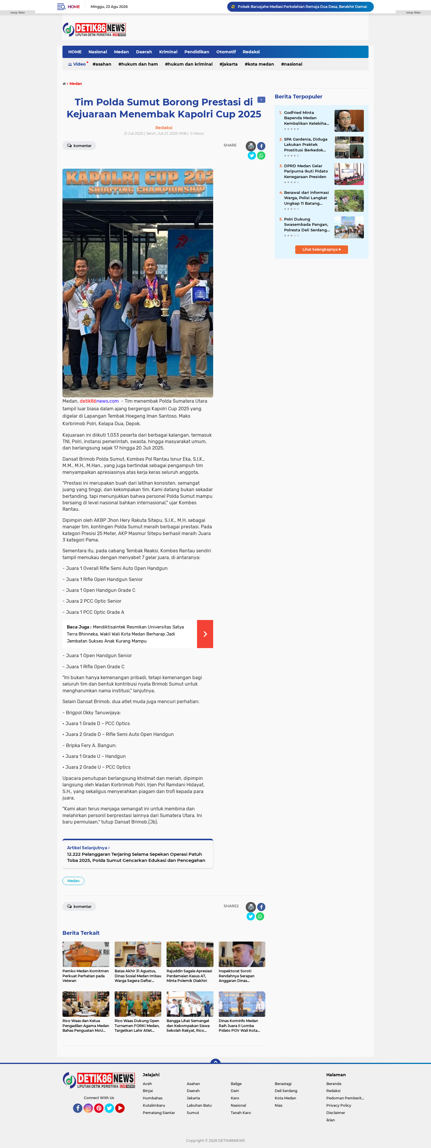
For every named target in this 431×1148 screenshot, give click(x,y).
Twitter (112, 1115)
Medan (121, 51)
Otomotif (226, 51)
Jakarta (230, 64)
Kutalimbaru (154, 1105)
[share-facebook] (261, 146)
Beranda (333, 1084)
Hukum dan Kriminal (190, 64)
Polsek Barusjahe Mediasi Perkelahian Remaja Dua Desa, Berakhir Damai (302, 6)
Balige (236, 1084)
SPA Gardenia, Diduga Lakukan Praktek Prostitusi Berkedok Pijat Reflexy (306, 145)
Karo (235, 1098)
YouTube (124, 1115)
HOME (75, 51)
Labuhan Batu (199, 1105)
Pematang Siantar (159, 1113)
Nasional (98, 51)
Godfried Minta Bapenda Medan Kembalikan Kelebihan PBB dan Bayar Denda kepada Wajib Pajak (306, 118)
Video (79, 64)
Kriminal (168, 51)
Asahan (103, 64)
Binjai (148, 1091)
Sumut (193, 1113)
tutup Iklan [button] (18, 12)
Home (74, 6)
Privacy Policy (338, 1105)
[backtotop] (215, 1064)
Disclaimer (335, 1113)
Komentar (82, 146)
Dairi (235, 1091)
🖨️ (251, 146)
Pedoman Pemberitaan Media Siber (347, 1098)
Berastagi (283, 1084)
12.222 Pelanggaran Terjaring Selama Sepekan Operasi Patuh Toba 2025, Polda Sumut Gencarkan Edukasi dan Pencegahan (136, 857)
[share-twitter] (252, 155)
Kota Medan (261, 64)
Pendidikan (196, 51)
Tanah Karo (241, 1113)
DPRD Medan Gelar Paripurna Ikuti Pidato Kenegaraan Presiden (306, 171)
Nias (278, 1105)
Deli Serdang (286, 1091)
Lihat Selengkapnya (320, 249)
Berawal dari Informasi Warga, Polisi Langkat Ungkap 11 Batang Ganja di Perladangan (306, 198)
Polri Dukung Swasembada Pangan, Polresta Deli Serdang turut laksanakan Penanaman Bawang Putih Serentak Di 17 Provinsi (306, 225)
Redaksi (251, 51)
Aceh (147, 1084)
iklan (330, 1120)
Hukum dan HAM (139, 64)
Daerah (144, 51)
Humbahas (152, 1098)
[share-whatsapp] (261, 155)
